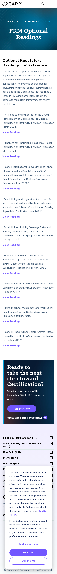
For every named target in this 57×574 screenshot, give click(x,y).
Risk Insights (11, 463)
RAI (12, 452)
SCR (22, 445)
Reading (15, 345)
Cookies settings (29, 544)
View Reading (11, 132)
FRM (20, 438)
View (6, 345)
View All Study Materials (24, 417)
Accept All (28, 552)
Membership (10, 458)
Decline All (28, 560)
